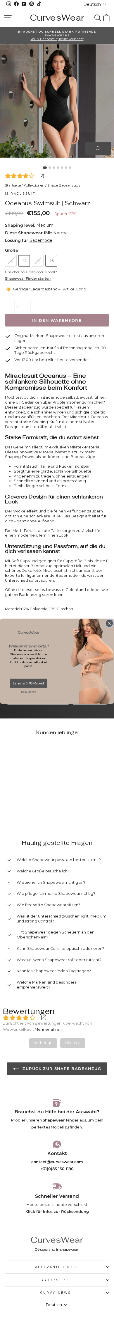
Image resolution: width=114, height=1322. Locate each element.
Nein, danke (28, 691)
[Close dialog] (109, 623)
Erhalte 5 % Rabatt (28, 683)
